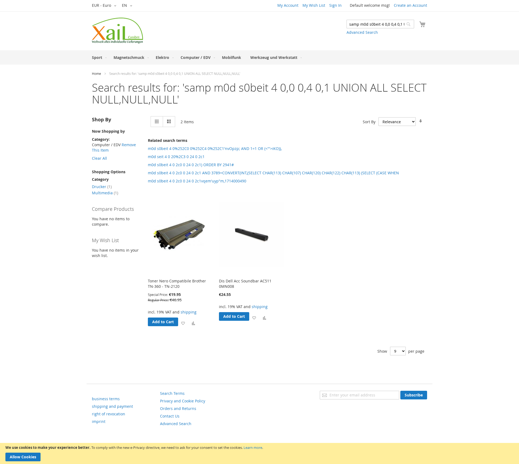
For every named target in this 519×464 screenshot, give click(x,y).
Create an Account (410, 5)
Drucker (102, 186)
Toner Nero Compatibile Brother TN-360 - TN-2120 (177, 283)
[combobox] (380, 24)
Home (96, 73)
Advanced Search (362, 32)
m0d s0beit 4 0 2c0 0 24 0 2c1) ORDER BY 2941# (191, 164)
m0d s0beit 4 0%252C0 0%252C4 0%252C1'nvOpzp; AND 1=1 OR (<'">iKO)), (215, 148)
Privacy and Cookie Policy (182, 400)
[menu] (259, 57)
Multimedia (105, 192)
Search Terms (172, 393)
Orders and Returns (178, 408)
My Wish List (313, 5)
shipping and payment (112, 406)
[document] (259, 453)
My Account (287, 5)
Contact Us (169, 416)
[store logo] (117, 31)
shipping (189, 312)
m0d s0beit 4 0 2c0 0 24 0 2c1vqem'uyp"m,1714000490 (197, 180)
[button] (105, 6)
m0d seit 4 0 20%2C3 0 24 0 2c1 (176, 156)
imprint (98, 421)
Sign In (335, 5)
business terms (106, 398)
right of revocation (108, 413)
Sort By (369, 121)
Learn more (253, 447)
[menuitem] (98, 57)
